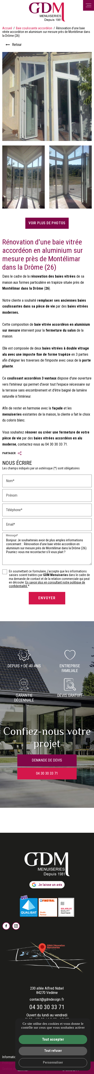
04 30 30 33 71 (47, 1007)
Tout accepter (53, 1039)
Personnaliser (53, 1062)
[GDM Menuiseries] (47, 12)
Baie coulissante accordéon (34, 28)
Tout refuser (53, 1051)
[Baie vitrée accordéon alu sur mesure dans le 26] (23, 177)
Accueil (7, 28)
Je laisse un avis (50, 885)
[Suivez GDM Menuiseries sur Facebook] (6, 926)
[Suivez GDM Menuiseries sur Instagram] (16, 926)
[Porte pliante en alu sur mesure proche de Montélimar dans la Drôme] (70, 177)
